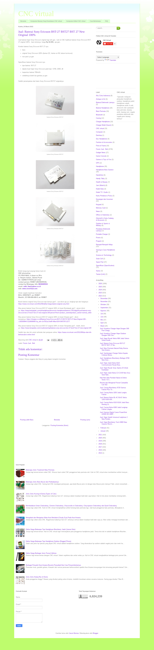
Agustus (103, 311)
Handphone (100, 166)
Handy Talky (100, 178)
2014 (100, 453)
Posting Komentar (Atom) (59, 425)
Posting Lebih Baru (26, 420)
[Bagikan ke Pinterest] (61, 340)
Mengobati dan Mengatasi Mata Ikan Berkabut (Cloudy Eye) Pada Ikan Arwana (53, 517)
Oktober (103, 304)
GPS (97, 163)
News (98, 211)
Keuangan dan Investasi (104, 199)
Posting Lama (85, 420)
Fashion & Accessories (104, 142)
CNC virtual (36, 14)
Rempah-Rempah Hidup (104, 244)
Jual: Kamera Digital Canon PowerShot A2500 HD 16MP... (113, 413)
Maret (102, 326)
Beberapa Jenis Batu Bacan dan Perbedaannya (42, 482)
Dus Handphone (101, 139)
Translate (112, 60)
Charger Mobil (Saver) (103, 125)
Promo (98, 237)
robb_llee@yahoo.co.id (32, 286)
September (104, 308)
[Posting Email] (48, 340)
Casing (98, 118)
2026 (100, 283)
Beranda (23, 21)
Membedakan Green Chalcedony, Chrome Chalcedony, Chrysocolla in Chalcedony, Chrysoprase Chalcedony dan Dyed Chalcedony (71, 506)
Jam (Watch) (100, 185)
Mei (101, 320)
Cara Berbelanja (95, 21)
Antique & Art (100, 99)
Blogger (95, 633)
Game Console (101, 156)
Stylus (98, 271)
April (102, 323)
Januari (103, 431)
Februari (103, 428)
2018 (100, 444)
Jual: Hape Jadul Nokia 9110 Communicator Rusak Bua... (110, 364)
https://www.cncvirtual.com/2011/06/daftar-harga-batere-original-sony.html (43, 304)
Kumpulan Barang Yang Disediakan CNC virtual (46, 21)
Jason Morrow (74, 633)
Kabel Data (100, 189)
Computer (99, 132)
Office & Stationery (102, 215)
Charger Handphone (103, 121)
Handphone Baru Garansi (104, 170)
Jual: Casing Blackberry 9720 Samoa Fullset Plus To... (113, 388)
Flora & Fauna (101, 146)
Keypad (98, 204)
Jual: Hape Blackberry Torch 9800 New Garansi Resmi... (113, 423)
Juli (101, 314)
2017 (100, 447)
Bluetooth (99, 115)
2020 (100, 438)
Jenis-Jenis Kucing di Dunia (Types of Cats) (41, 494)
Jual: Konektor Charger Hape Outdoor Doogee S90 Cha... (113, 334)
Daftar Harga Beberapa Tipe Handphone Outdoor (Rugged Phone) (48, 541)
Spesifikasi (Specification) (105, 265)
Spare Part (99, 262)
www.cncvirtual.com (29, 289)
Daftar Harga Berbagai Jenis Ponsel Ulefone (41, 553)
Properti (98, 241)
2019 (100, 441)
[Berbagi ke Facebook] (59, 340)
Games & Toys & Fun (103, 159)
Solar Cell (99, 259)
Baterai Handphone (102, 108)
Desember (104, 298)
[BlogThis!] (54, 340)
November (104, 301)
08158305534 (43, 284)
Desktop (99, 135)
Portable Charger (102, 234)
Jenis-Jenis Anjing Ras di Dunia (37, 577)
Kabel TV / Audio (102, 192)
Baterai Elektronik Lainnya (105, 102)
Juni (102, 317)
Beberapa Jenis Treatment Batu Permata (40, 470)
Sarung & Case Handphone (105, 250)
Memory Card (100, 208)
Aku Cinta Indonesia (103, 96)
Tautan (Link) (100, 274)
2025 (100, 287)
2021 (100, 435)
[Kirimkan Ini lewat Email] (52, 340)
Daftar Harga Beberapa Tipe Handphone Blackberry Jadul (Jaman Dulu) (50, 529)
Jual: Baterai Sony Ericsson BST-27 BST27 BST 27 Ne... (112, 344)
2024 (100, 290)
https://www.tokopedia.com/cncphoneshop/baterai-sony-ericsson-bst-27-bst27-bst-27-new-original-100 (56, 328)
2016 (100, 450)
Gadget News (100, 152)
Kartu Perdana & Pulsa (104, 196)
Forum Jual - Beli (29, 343)
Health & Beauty (101, 182)
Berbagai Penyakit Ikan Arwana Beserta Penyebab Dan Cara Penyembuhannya (53, 565)
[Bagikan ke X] (57, 340)
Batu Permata (101, 111)
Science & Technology (104, 255)
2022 (100, 296)
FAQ (106, 21)
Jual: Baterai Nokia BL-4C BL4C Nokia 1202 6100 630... (113, 398)
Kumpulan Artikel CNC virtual (75, 21)
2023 (100, 293)
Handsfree (99, 175)
